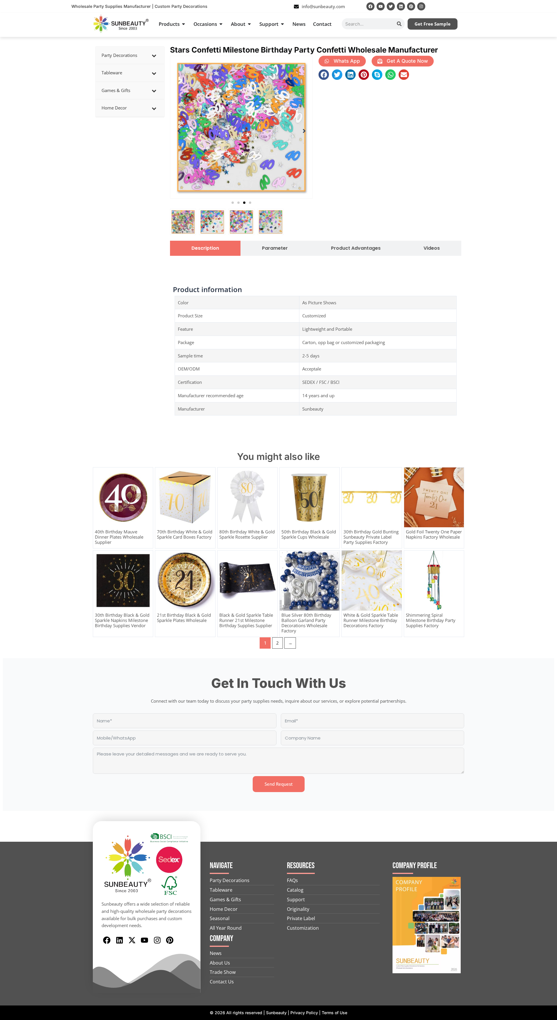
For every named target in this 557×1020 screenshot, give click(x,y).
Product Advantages (356, 248)
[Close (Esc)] (550, 6)
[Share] (537, 6)
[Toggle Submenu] (154, 55)
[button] (233, 203)
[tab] (205, 248)
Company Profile (415, 865)
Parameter (275, 248)
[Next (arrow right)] (547, 510)
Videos (432, 248)
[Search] (399, 23)
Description (205, 248)
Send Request (279, 784)
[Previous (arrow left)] (10, 510)
